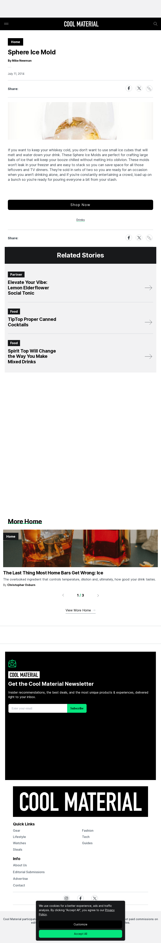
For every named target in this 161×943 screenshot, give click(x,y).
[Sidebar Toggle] (6, 24)
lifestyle (19, 837)
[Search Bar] (155, 24)
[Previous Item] (63, 595)
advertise (20, 879)
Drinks (80, 219)
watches (19, 843)
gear (16, 830)
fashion (87, 830)
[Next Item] (98, 595)
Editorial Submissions (29, 872)
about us (20, 865)
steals (17, 849)
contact (19, 885)
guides (87, 843)
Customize (80, 924)
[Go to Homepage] (81, 24)
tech (86, 837)
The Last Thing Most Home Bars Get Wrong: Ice (53, 573)
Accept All (80, 933)
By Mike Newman (20, 60)
